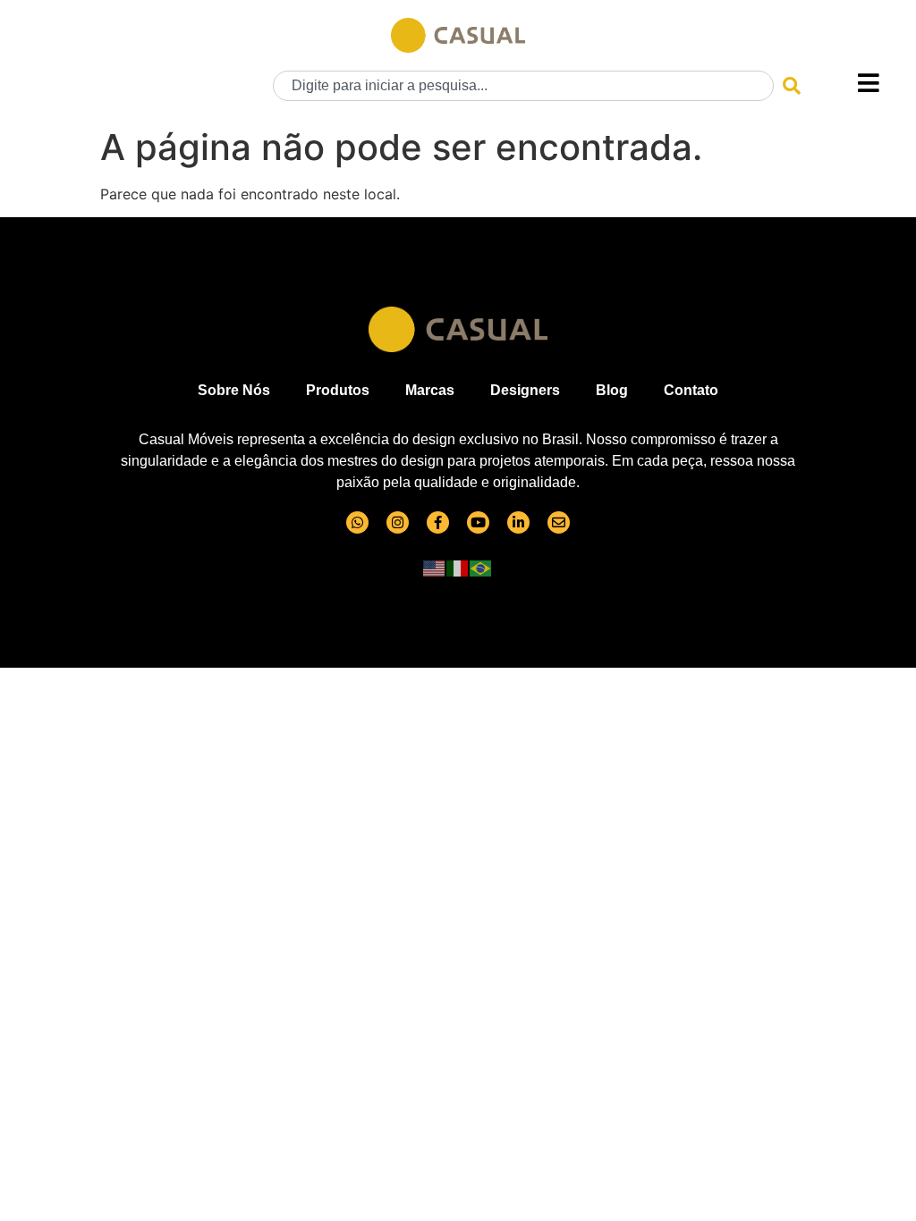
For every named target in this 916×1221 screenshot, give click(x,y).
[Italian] (458, 568)
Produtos (337, 390)
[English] (434, 568)
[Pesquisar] (792, 86)
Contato (691, 390)
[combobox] (523, 86)
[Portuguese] (481, 568)
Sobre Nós (234, 390)
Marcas (429, 390)
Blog (612, 390)
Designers (525, 390)
